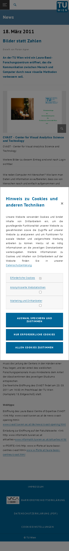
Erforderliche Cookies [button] (22, 277)
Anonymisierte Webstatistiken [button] (27, 287)
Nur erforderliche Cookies (34, 334)
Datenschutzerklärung (19, 265)
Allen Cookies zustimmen (34, 347)
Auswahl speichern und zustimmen (34, 320)
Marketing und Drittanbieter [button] (26, 300)
